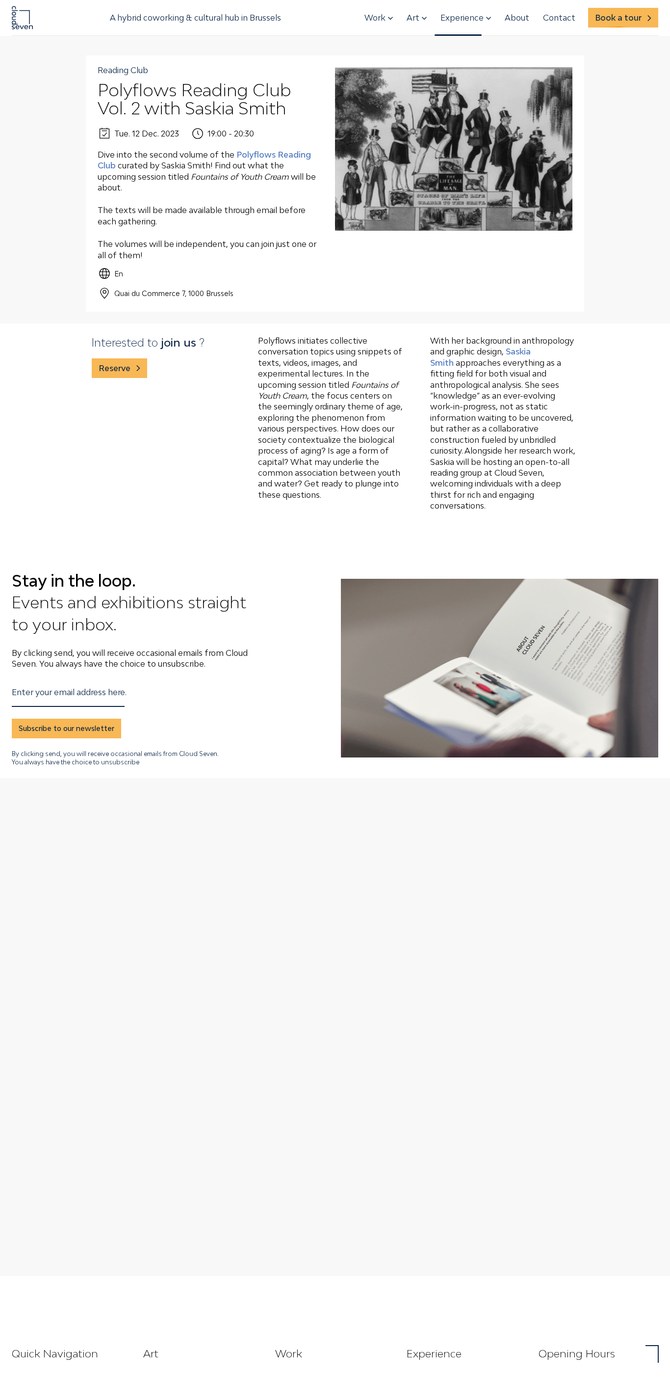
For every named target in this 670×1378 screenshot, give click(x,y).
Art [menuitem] (413, 18)
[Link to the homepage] (22, 17)
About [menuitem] (517, 18)
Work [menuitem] (375, 18)
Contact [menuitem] (559, 18)
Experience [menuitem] (462, 18)
